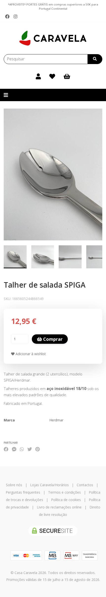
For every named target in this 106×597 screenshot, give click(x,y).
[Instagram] (15, 16)
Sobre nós (14, 484)
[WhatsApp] (22, 449)
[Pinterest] (37, 449)
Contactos (85, 484)
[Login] (38, 76)
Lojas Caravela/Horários (49, 484)
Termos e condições (64, 492)
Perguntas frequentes (23, 492)
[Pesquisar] (95, 59)
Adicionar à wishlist (30, 353)
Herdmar (56, 420)
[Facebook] (7, 16)
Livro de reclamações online (59, 507)
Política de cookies (66, 499)
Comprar (52, 339)
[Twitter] (29, 449)
